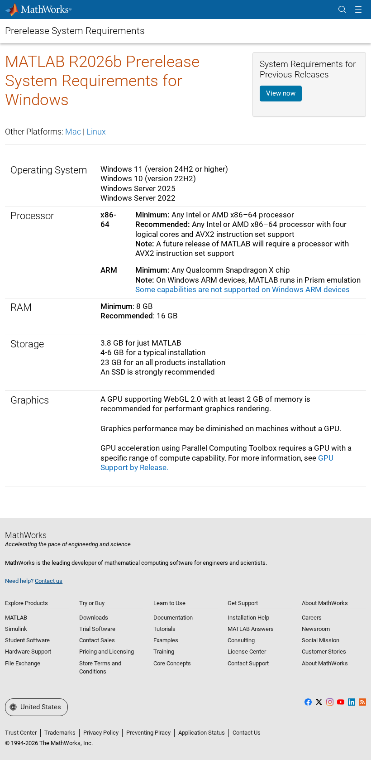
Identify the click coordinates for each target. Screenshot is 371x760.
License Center (247, 651)
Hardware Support (28, 651)
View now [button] (280, 93)
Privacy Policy (101, 732)
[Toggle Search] (342, 9)
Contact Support (248, 663)
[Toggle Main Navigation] (358, 9)
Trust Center (21, 732)
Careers (312, 617)
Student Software (27, 640)
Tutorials (164, 628)
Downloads (93, 617)
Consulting (241, 640)
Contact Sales (97, 640)
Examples (165, 640)
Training (163, 651)
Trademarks (60, 732)
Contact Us (247, 732)
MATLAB (16, 617)
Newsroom (316, 628)
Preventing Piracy (148, 732)
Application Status (201, 732)
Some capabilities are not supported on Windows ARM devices (242, 289)
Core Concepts (172, 663)
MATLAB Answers (251, 628)
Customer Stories (324, 651)
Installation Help (248, 617)
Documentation (173, 617)
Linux (96, 131)
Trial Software (97, 628)
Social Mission (320, 640)
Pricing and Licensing (106, 651)
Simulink (16, 628)
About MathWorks (325, 663)
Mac (73, 131)
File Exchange (22, 663)
